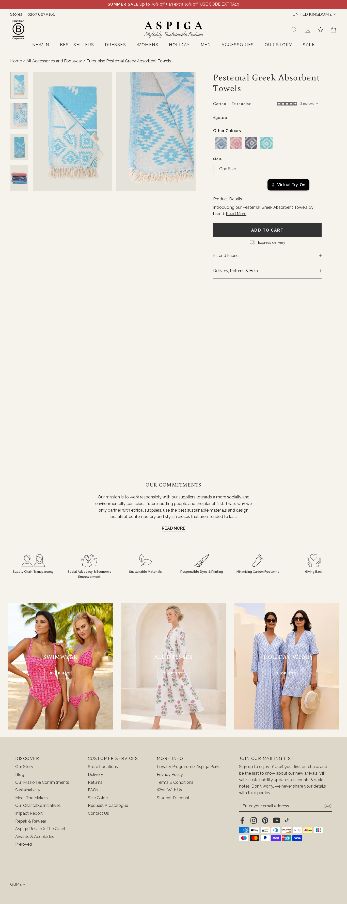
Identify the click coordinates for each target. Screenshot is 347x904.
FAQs (93, 790)
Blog (19, 774)
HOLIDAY (179, 44)
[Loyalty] (320, 29)
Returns (95, 782)
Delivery (95, 774)
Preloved (23, 844)
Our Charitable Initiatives (38, 805)
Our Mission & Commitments (42, 782)
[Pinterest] (265, 820)
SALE (309, 44)
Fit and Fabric (226, 255)
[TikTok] (287, 820)
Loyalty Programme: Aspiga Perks (188, 766)
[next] (187, 131)
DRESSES (115, 44)
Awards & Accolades (34, 836)
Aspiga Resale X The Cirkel (40, 828)
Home (16, 61)
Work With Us (169, 790)
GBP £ (16, 884)
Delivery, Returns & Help (235, 270)
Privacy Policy (170, 774)
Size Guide (98, 797)
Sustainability (27, 790)
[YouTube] (276, 820)
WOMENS (147, 44)
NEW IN (40, 44)
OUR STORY (278, 44)
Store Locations (103, 766)
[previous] (41, 131)
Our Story (24, 766)
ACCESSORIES (238, 44)
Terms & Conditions (175, 782)
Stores (16, 14)
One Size (227, 168)
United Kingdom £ (312, 14)
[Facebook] (242, 820)
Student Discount (173, 797)
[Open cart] (333, 29)
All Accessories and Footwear (54, 61)
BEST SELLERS (77, 44)
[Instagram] (253, 820)
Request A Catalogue (108, 805)
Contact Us (98, 813)
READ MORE (173, 528)
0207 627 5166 (41, 14)
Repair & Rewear (30, 821)
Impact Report (29, 813)
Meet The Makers (31, 797)
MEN (206, 44)
